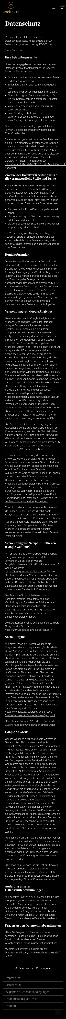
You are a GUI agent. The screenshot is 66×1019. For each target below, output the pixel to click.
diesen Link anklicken (20, 518)
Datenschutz (13, 985)
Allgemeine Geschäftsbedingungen (27, 992)
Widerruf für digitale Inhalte (22, 998)
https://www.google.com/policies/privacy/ (28, 629)
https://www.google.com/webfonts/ (25, 571)
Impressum (13, 978)
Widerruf (11, 1005)
